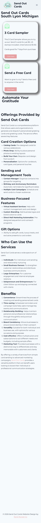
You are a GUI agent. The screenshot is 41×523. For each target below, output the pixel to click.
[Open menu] (37, 5)
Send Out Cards (17, 360)
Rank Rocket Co (20, 517)
